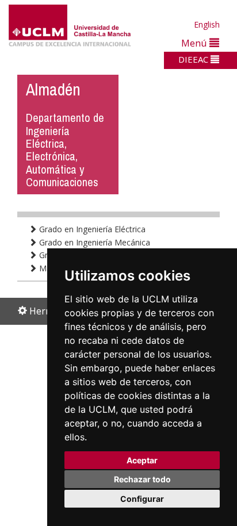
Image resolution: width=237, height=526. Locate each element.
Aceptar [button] (142, 460)
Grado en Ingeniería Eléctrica (91, 229)
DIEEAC (194, 59)
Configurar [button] (142, 499)
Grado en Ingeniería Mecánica (93, 242)
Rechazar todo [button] (142, 479)
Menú (195, 42)
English (207, 24)
